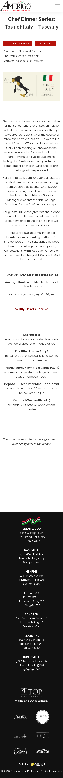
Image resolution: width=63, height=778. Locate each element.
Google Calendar (17, 43)
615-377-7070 (31, 541)
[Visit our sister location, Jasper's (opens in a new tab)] (20, 749)
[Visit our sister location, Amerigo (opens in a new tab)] (20, 716)
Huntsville (31, 657)
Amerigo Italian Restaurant (24, 771)
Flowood (31, 593)
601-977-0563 (31, 648)
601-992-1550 (31, 605)
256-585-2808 (31, 669)
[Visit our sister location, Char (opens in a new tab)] (42, 711)
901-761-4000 (31, 583)
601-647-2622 (31, 626)
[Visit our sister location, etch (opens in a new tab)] (20, 735)
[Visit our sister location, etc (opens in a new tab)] (42, 734)
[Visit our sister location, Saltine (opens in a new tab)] (42, 750)
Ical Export (45, 43)
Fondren (31, 614)
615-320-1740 (31, 562)
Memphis (31, 571)
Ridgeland (31, 635)
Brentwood (31, 528)
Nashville (31, 550)
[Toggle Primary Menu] (57, 4)
